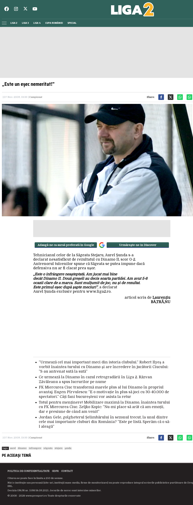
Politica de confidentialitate (28, 471)
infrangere (35, 448)
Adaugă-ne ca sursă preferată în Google (66, 245)
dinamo (22, 448)
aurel (13, 448)
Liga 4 (37, 23)
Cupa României (54, 23)
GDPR (55, 471)
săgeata (48, 448)
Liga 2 (13, 23)
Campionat (35, 97)
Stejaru (58, 448)
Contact (67, 471)
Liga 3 (25, 23)
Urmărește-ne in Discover (137, 245)
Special (72, 23)
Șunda (68, 448)
